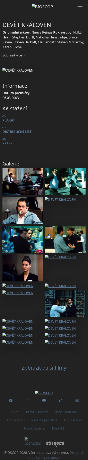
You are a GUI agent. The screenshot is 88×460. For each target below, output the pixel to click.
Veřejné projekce (44, 420)
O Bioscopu (73, 420)
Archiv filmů (15, 420)
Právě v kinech (37, 412)
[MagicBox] (33, 441)
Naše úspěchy (34, 428)
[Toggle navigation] (80, 6)
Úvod (15, 412)
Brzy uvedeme (66, 412)
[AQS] (55, 443)
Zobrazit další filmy (44, 367)
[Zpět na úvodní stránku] (44, 393)
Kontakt (58, 428)
